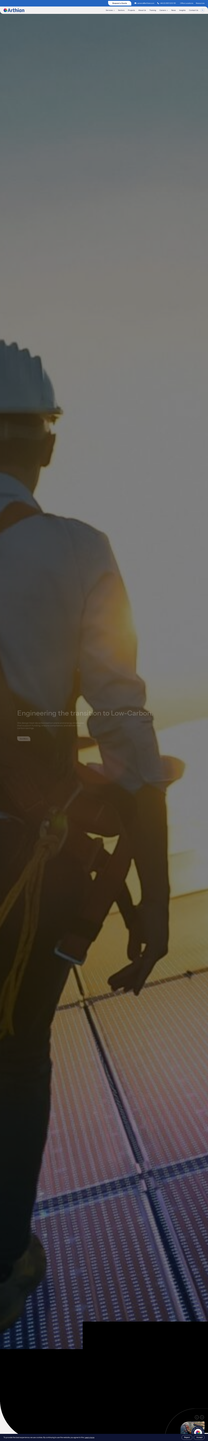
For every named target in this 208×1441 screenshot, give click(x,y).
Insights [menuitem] (182, 10)
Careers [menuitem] (162, 10)
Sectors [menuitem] (121, 10)
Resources (200, 3)
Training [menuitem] (152, 10)
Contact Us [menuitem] (193, 10)
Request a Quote (119, 3)
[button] (196, 1417)
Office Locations (186, 3)
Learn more (89, 1437)
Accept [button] (199, 1437)
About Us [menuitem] (142, 10)
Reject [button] (187, 1437)
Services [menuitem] (109, 10)
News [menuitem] (173, 10)
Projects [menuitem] (131, 10)
